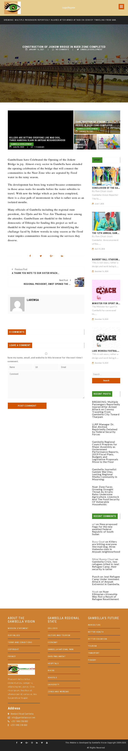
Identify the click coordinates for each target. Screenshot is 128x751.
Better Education (97, 639)
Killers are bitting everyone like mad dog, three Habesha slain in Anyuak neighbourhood (37, 139)
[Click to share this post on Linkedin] (62, 256)
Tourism (92, 646)
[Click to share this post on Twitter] (41, 256)
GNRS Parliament (57, 656)
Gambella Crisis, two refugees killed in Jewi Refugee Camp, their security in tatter (105, 565)
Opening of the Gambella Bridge (82, 144)
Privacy (12, 656)
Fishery (92, 660)
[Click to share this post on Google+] (51, 256)
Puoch (96, 576)
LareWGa (33, 300)
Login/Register (68, 7)
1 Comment (39, 147)
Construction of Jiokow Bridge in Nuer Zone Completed (94, 124)
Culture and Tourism (59, 635)
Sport (97, 160)
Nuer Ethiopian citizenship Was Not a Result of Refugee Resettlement (105, 595)
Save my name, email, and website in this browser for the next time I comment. (45, 359)
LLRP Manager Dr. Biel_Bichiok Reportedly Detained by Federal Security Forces (104, 429)
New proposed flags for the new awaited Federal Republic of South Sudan (106, 137)
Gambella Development (91, 49)
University (53, 685)
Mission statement (18, 628)
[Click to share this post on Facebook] (30, 256)
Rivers (51, 670)
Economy (53, 642)
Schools (52, 677)
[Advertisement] (46, 431)
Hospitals (53, 663)
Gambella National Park (61, 649)
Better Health (96, 632)
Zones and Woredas (58, 692)
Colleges (53, 628)
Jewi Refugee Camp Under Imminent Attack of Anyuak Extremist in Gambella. (106, 580)
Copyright (13, 649)
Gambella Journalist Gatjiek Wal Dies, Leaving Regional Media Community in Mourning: (104, 474)
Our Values (14, 635)
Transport (94, 653)
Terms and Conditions (20, 642)
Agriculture (94, 625)
